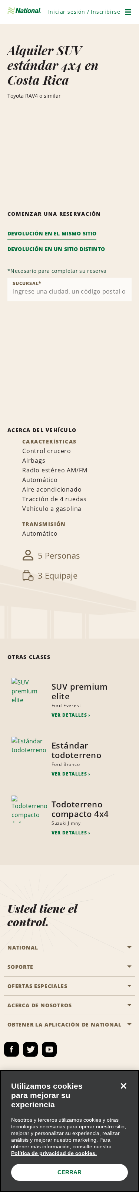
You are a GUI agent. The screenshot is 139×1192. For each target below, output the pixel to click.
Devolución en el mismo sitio (51, 233)
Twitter (30, 1049)
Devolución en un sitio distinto (56, 248)
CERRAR (69, 1172)
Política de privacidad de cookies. (54, 1153)
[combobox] (69, 289)
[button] (84, 11)
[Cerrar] (123, 1085)
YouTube (49, 1049)
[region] (69, 1131)
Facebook (11, 1049)
